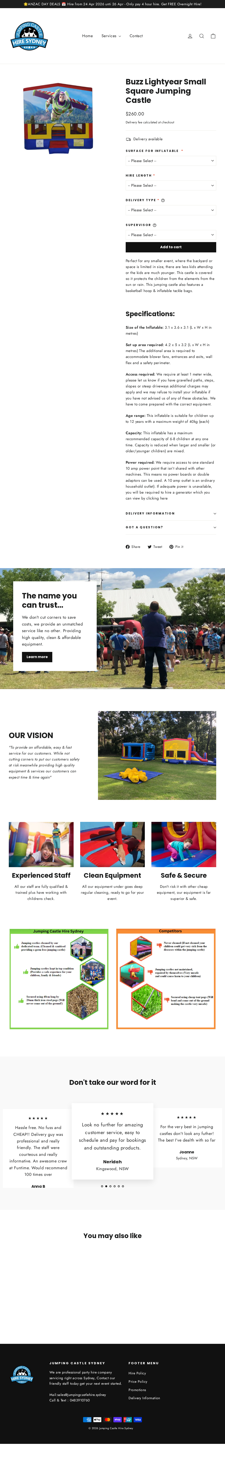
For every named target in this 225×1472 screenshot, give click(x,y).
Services (110, 36)
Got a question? (144, 527)
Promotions (137, 1389)
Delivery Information (150, 513)
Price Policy (138, 1381)
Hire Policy (137, 1373)
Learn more (37, 656)
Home (87, 36)
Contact (136, 36)
